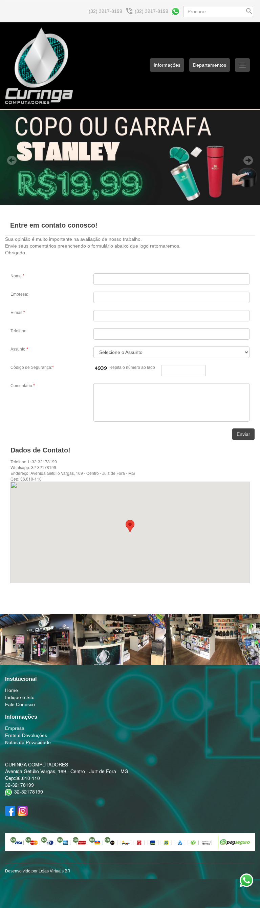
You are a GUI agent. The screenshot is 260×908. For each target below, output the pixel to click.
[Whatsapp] (175, 11)
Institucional (21, 679)
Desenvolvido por (22, 871)
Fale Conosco (20, 704)
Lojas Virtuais (52, 871)
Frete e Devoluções (26, 735)
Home (11, 690)
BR (67, 871)
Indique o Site (20, 697)
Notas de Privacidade (28, 742)
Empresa (14, 728)
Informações (21, 717)
